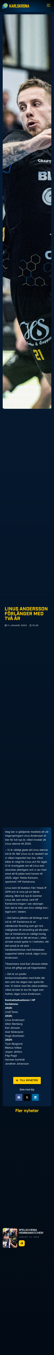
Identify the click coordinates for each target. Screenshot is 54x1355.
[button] (18, 1097)
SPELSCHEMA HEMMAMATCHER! (31, 1231)
